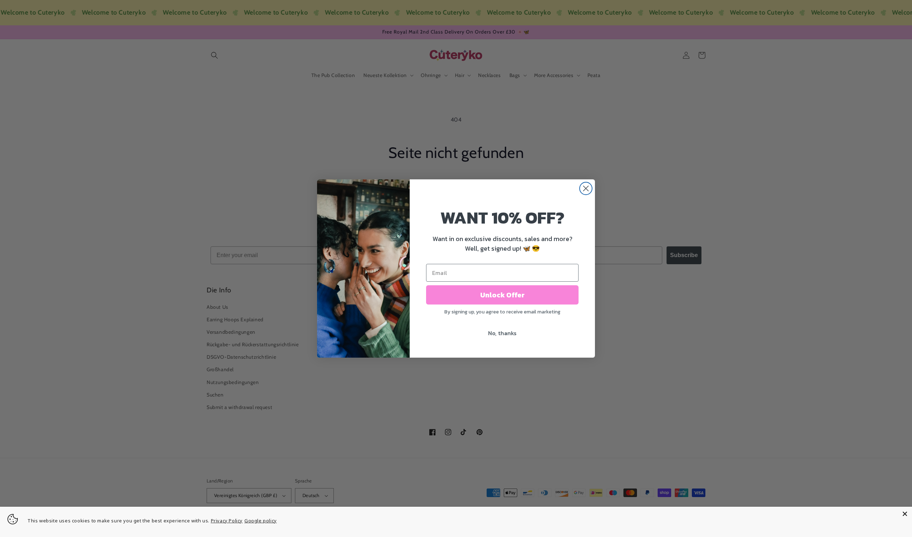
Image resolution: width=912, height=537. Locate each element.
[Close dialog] (586, 188)
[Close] (904, 513)
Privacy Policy (227, 520)
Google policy (260, 520)
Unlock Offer (502, 295)
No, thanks (502, 333)
